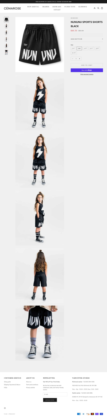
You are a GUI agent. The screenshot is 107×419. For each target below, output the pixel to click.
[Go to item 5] (6, 46)
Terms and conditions (32, 384)
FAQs (5, 387)
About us (28, 382)
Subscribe (50, 400)
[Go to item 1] (6, 19)
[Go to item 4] (6, 39)
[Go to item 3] (6, 32)
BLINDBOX (82, 7)
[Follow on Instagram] (5, 408)
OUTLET (57, 10)
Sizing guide (7, 382)
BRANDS (45, 7)
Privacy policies (30, 387)
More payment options (86, 74)
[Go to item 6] (6, 52)
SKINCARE (56, 7)
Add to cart (86, 65)
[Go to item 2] (6, 26)
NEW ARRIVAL (33, 7)
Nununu (74, 18)
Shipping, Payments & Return (12, 384)
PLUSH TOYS (69, 7)
